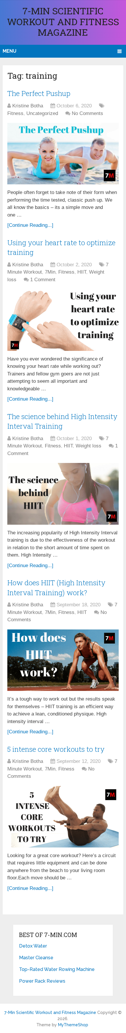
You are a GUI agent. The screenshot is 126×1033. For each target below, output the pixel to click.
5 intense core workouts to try (56, 749)
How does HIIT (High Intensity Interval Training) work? (56, 587)
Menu (9, 51)
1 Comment (42, 279)
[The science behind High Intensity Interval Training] (63, 493)
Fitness (15, 113)
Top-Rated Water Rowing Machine (57, 969)
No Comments (87, 113)
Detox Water (33, 946)
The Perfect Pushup (38, 93)
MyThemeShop (73, 1024)
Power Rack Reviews (42, 981)
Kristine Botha (27, 106)
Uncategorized (42, 113)
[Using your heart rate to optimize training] (63, 320)
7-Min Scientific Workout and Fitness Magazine (63, 21)
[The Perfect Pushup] (63, 153)
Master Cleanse (36, 957)
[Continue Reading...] (30, 225)
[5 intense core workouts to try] (63, 816)
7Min (50, 272)
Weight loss (88, 446)
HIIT (81, 272)
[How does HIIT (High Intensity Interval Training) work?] (63, 660)
